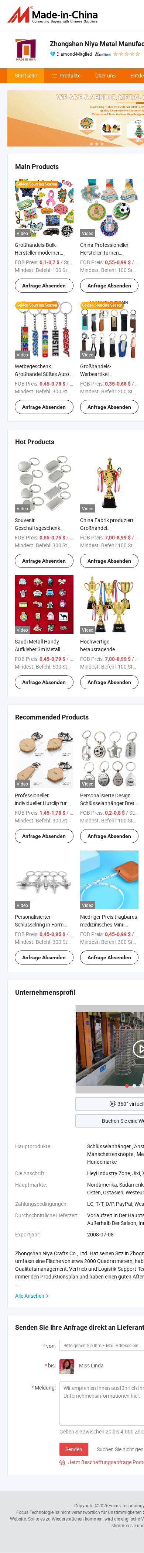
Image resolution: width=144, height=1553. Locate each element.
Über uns (105, 75)
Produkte (69, 75)
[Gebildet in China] (53, 14)
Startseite (26, 75)
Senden (73, 1449)
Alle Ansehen (29, 1295)
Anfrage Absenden (44, 286)
